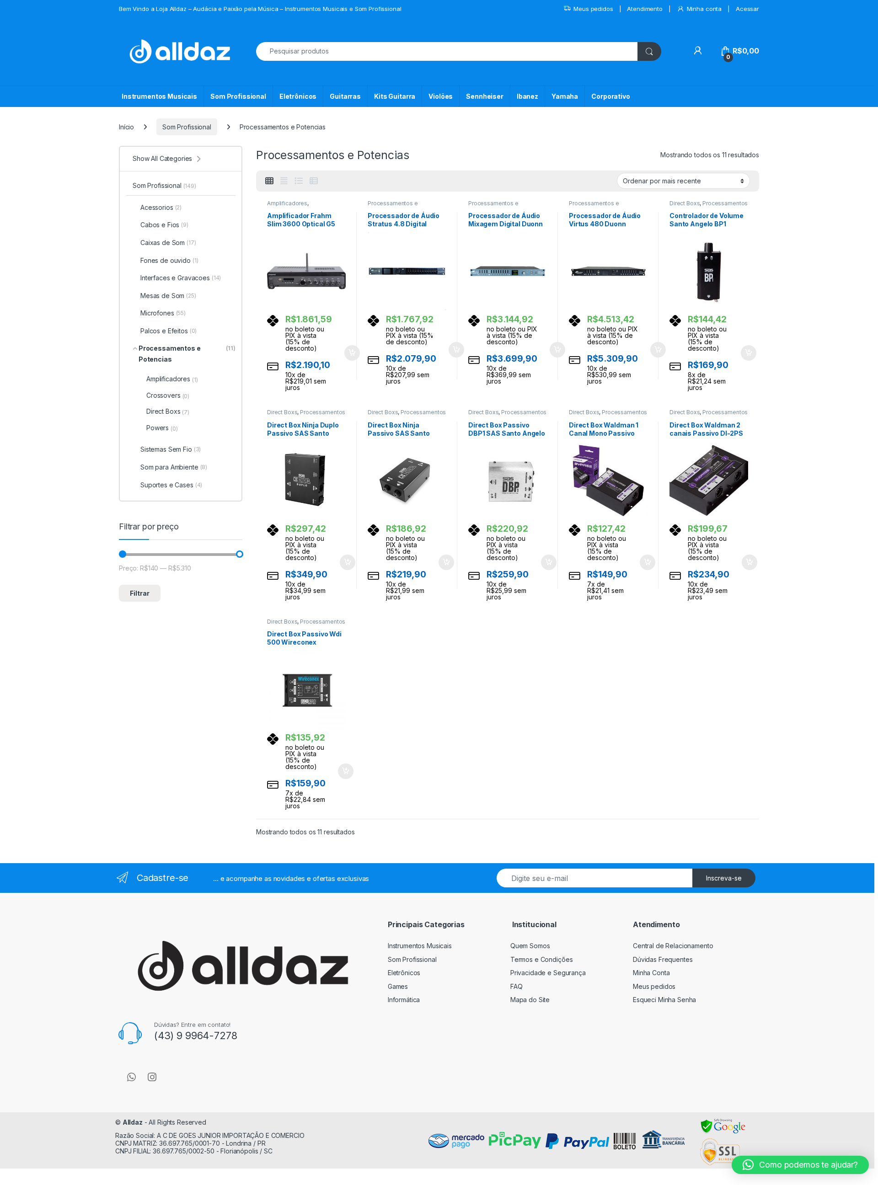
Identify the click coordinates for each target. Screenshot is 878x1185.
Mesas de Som (168, 295)
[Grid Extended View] (284, 181)
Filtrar (140, 593)
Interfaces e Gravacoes (180, 278)
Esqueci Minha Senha (664, 1000)
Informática (404, 1000)
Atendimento (644, 8)
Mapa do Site (530, 1000)
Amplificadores (287, 203)
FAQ (516, 986)
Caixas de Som (168, 242)
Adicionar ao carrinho (346, 353)
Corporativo (610, 96)
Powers (162, 428)
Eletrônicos (297, 96)
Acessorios (161, 207)
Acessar (747, 8)
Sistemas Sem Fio (170, 449)
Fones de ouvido (169, 260)
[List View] (298, 181)
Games (398, 986)
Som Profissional (238, 96)
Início (126, 127)
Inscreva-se (724, 878)
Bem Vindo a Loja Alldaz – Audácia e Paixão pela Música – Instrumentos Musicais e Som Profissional (260, 8)
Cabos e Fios (164, 225)
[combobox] (447, 51)
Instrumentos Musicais (159, 96)
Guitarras (345, 96)
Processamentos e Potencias (393, 206)
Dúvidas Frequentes (662, 959)
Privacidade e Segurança (548, 973)
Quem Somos (530, 946)
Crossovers (167, 395)
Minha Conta (651, 973)
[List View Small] (314, 181)
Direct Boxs (684, 203)
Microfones (163, 313)
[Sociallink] (131, 1077)
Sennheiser (484, 96)
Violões (440, 96)
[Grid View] (269, 181)
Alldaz (133, 1122)
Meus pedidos (593, 8)
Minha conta (704, 8)
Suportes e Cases (171, 485)
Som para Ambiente (173, 467)
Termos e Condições (541, 959)
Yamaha (564, 96)
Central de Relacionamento (673, 946)
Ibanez (527, 96)
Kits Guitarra (394, 96)
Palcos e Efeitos (168, 331)
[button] (800, 1165)
